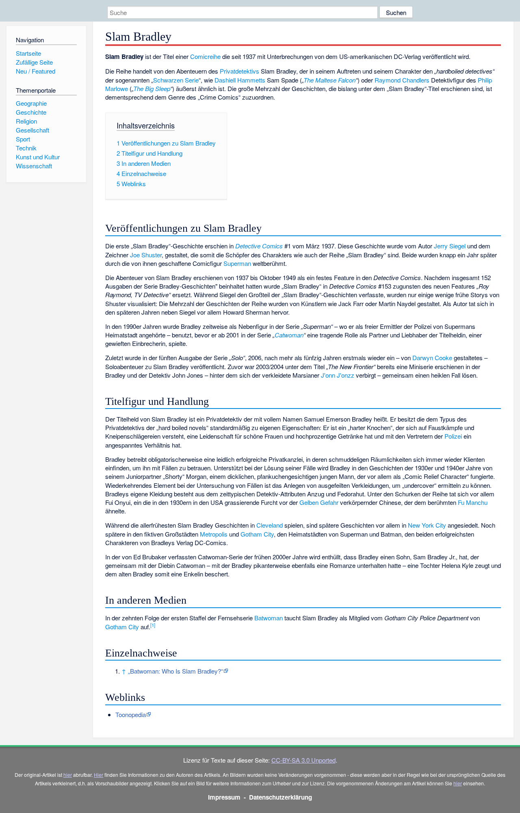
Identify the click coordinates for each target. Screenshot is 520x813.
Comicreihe (205, 56)
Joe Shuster (146, 254)
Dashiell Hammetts (239, 80)
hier (67, 774)
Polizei (453, 436)
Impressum (224, 797)
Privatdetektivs (239, 71)
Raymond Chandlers (402, 80)
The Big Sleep (151, 88)
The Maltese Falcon (329, 80)
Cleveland (269, 525)
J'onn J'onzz (337, 375)
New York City (427, 525)
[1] (152, 625)
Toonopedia (130, 714)
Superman (237, 263)
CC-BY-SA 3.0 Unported (303, 760)
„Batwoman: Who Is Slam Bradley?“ (175, 671)
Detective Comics (259, 245)
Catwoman (289, 334)
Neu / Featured (35, 71)
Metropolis (214, 534)
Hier (98, 774)
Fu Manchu (473, 502)
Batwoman (268, 617)
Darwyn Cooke (432, 357)
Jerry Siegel (450, 245)
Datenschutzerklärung (280, 797)
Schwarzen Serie (176, 80)
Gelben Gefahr (318, 502)
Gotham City (257, 534)
